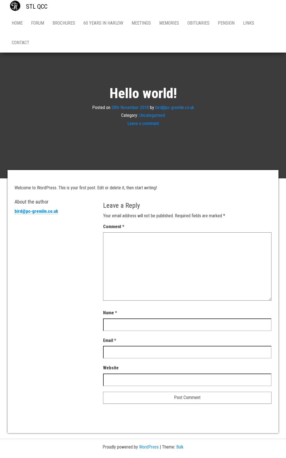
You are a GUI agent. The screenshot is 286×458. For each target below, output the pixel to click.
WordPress (149, 447)
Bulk (179, 447)
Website (111, 367)
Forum (37, 23)
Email (109, 340)
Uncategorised (152, 115)
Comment (113, 226)
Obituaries (198, 23)
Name (110, 312)
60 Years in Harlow (103, 23)
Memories (169, 23)
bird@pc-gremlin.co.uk (174, 107)
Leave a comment (143, 123)
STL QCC (36, 6)
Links (248, 23)
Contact (20, 42)
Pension (226, 23)
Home (17, 23)
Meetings (141, 23)
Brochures (64, 23)
